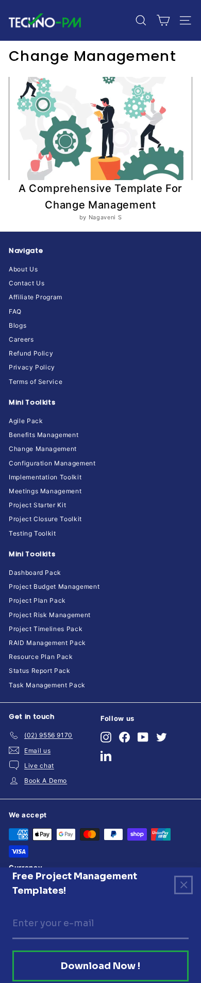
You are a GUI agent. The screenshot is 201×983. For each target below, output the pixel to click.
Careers (21, 339)
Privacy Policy (32, 367)
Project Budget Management (54, 586)
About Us (23, 269)
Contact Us (27, 283)
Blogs (17, 325)
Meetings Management (45, 491)
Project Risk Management (50, 615)
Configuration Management (52, 463)
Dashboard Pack (35, 572)
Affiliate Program (35, 297)
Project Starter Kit (37, 505)
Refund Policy (31, 353)
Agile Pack (26, 421)
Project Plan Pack (37, 600)
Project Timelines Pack (45, 629)
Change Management (43, 449)
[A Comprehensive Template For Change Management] (100, 128)
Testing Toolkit (32, 533)
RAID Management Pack (47, 643)
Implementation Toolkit (45, 477)
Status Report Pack (40, 670)
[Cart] (163, 20)
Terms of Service (35, 381)
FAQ (15, 311)
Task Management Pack (47, 685)
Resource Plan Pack (41, 656)
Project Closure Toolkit (45, 519)
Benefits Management (43, 435)
